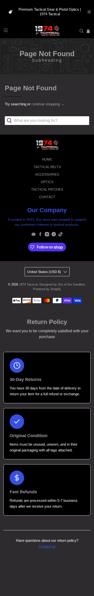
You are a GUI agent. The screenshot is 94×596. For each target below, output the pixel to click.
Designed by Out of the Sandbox (62, 284)
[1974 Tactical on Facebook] (40, 235)
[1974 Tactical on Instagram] (47, 235)
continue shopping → (47, 104)
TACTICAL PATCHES (47, 189)
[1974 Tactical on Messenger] (54, 235)
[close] (89, 11)
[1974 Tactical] (47, 31)
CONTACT (47, 197)
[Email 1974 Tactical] (33, 235)
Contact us (47, 546)
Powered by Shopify (47, 289)
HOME (47, 159)
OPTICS (47, 182)
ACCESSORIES (47, 174)
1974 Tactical (28, 284)
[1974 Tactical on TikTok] (60, 235)
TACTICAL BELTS (47, 167)
